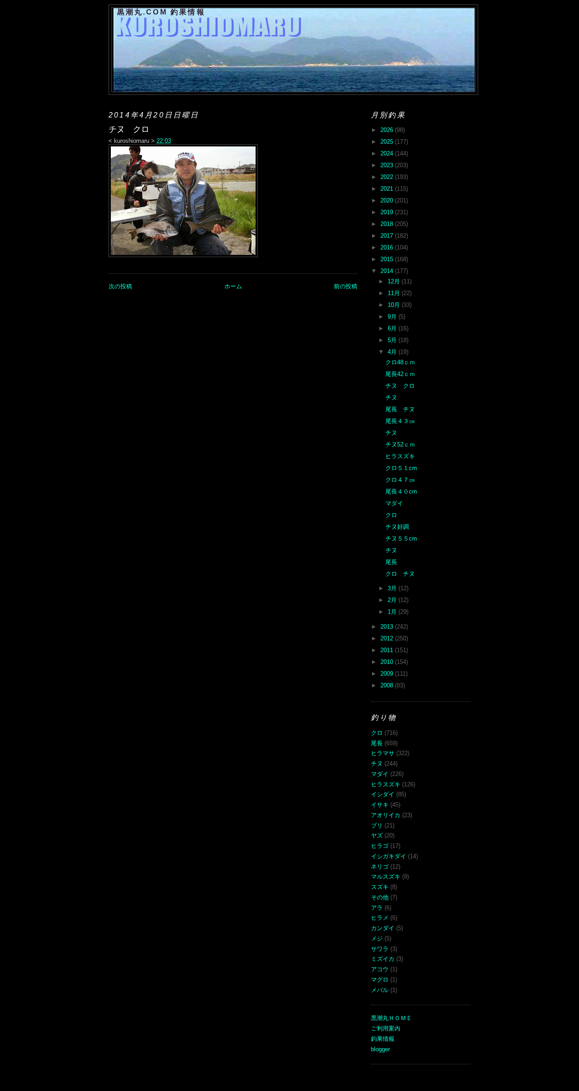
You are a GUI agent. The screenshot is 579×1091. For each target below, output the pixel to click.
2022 (387, 177)
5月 (393, 340)
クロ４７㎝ (400, 479)
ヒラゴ (380, 845)
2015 (387, 259)
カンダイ (382, 928)
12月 (395, 281)
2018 (387, 224)
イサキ (380, 804)
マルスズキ (385, 876)
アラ (377, 907)
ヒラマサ (382, 753)
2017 (387, 235)
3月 (393, 588)
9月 (393, 316)
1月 (393, 611)
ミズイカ (382, 958)
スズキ (380, 887)
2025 (387, 141)
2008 (387, 685)
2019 (387, 212)
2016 (387, 247)
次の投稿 (120, 286)
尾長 (391, 562)
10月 (395, 304)
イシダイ (382, 794)
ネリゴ (380, 866)
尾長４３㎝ (400, 421)
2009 (387, 673)
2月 (393, 600)
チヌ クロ (400, 385)
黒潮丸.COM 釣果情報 (161, 12)
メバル (380, 990)
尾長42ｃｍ (400, 374)
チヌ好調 (397, 526)
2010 (387, 661)
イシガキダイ (388, 856)
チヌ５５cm (401, 538)
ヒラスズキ (400, 456)
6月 (393, 328)
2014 (387, 271)
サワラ (380, 948)
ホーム (233, 286)
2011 (387, 650)
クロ (391, 515)
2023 (387, 165)
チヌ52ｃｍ (400, 444)
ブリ (377, 825)
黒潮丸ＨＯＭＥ (391, 1018)
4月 (393, 351)
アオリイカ (385, 815)
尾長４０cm (401, 491)
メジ (377, 938)
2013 (387, 626)
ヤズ (377, 835)
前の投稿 (345, 286)
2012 (387, 638)
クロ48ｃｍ (400, 362)
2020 (387, 200)
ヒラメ (380, 917)
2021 (387, 188)
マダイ (394, 503)
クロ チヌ (400, 573)
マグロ (380, 979)
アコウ (380, 969)
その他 (380, 897)
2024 (387, 153)
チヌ (391, 397)
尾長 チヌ (400, 409)
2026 (387, 130)
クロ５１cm (401, 468)
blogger (380, 1049)
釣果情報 (382, 1038)
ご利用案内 (385, 1028)
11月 (395, 293)
